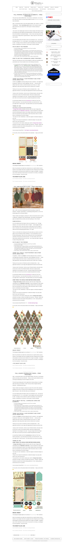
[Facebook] (47, 17)
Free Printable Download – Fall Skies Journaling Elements (24, 178)
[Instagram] (48, 17)
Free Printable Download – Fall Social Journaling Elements (24, 530)
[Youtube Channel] (52, 17)
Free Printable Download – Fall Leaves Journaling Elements (24, 181)
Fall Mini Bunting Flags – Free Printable (28, 186)
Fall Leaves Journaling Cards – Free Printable (28, 374)
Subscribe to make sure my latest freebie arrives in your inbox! (53, 26)
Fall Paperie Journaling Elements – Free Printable (28, 15)
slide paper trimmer (39, 75)
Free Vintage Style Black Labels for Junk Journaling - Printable (55, 55)
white (39, 64)
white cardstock (24, 74)
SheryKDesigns (33, 165)
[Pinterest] (50, 17)
